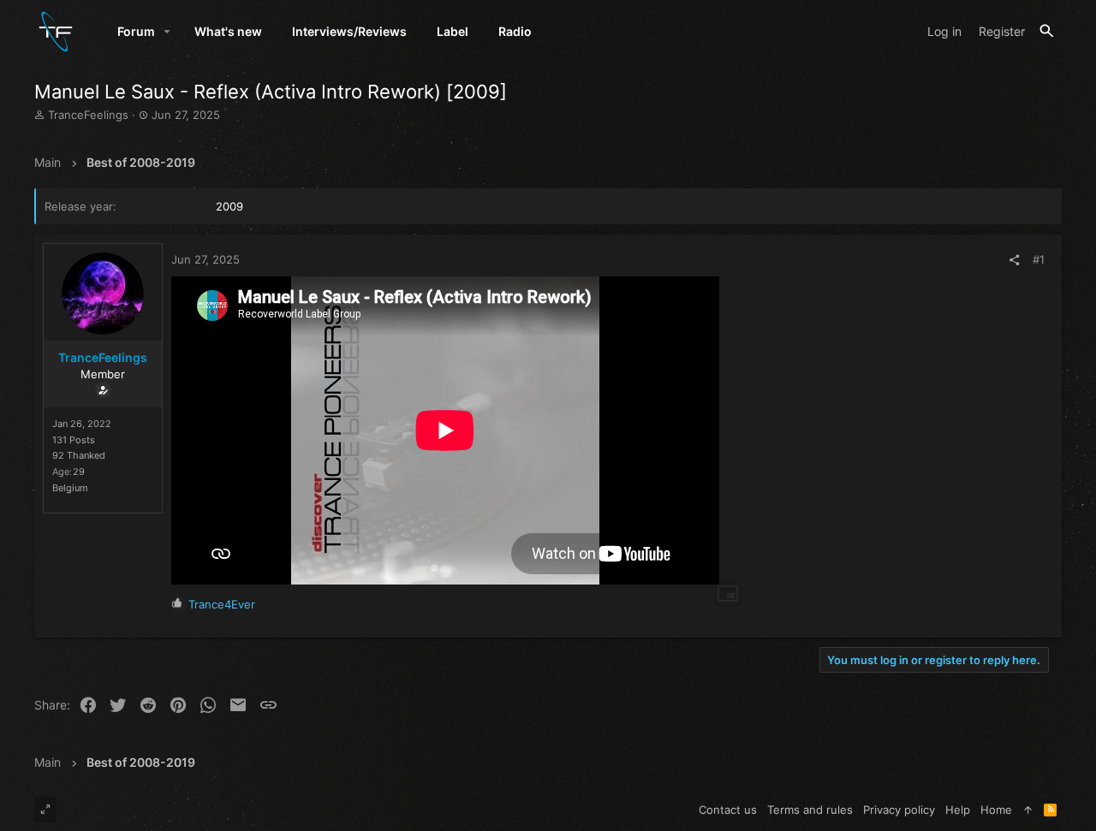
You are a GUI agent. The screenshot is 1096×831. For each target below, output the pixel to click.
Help (957, 809)
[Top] (1028, 809)
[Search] (1047, 31)
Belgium (70, 488)
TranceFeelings (88, 115)
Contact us (728, 809)
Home (996, 809)
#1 (1039, 259)
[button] (167, 31)
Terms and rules (810, 809)
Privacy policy (899, 809)
